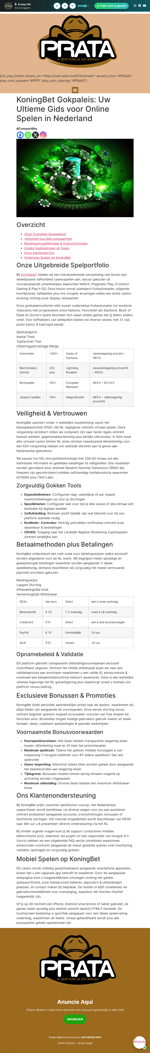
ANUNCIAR (75, 1019)
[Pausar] (65, 6)
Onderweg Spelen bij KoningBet (47, 257)
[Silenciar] (73, 6)
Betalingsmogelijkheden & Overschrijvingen (56, 243)
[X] (35, 135)
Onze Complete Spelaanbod (45, 234)
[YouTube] (144, 6)
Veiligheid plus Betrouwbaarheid (48, 239)
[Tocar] (57, 6)
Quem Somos (66, 1043)
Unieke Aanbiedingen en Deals (46, 248)
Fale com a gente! (113, 5)
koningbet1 (29, 275)
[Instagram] (43, 135)
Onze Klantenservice (39, 253)
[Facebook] (20, 135)
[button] (75, 90)
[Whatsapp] (27, 135)
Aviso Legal (85, 1043)
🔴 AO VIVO (40, 4)
